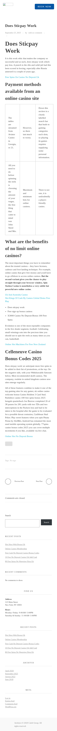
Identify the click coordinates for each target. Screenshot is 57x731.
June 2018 (9, 679)
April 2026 (9, 671)
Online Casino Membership (16, 549)
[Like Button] (9, 36)
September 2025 (11, 674)
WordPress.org (10, 707)
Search (8, 515)
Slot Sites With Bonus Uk (15, 544)
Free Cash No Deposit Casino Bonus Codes (22, 553)
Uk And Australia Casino (16, 295)
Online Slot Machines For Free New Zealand (25, 344)
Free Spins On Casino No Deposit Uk (22, 77)
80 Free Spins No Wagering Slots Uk (19, 561)
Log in (7, 698)
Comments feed (11, 704)
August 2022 (10, 677)
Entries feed (9, 701)
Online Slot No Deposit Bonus (19, 436)
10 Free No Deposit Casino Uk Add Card (21, 557)
